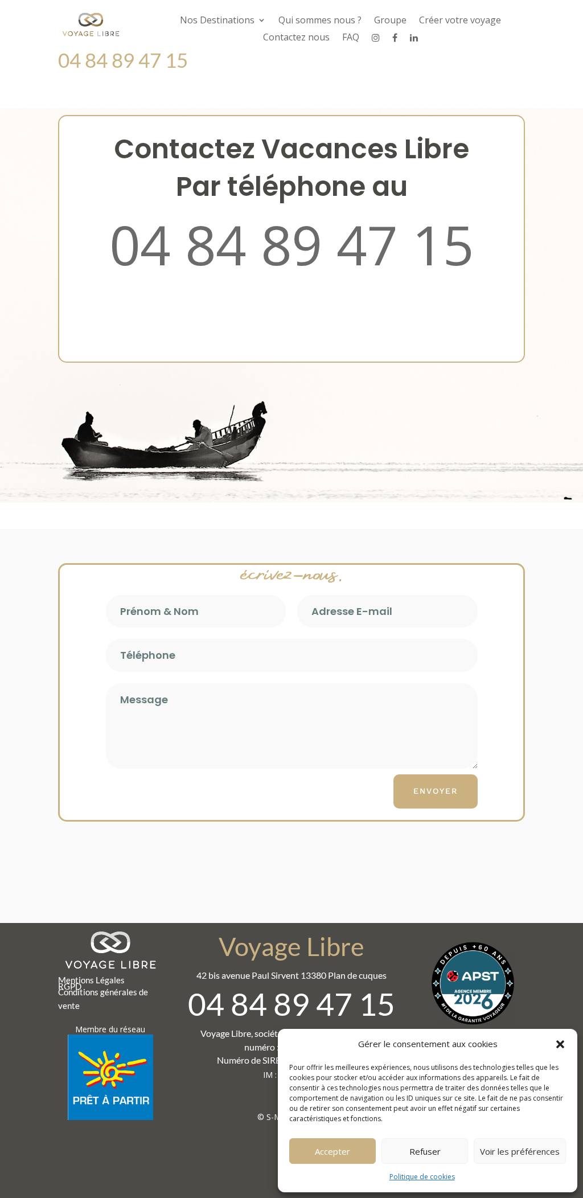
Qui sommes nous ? (320, 21)
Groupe (390, 21)
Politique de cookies (422, 1176)
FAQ (350, 38)
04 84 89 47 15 (291, 244)
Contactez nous (296, 38)
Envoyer (435, 790)
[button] (560, 1044)
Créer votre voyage (460, 21)
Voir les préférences (520, 1151)
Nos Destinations (217, 21)
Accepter (332, 1151)
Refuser (425, 1151)
